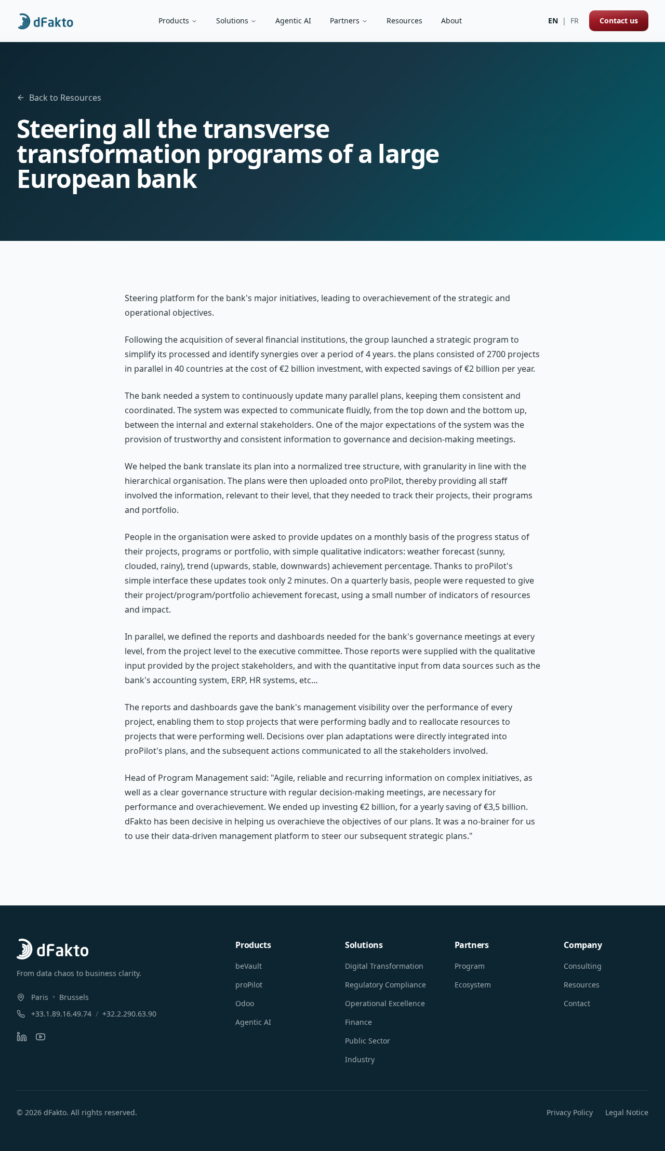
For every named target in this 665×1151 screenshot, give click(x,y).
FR (574, 20)
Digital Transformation (384, 966)
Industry (360, 1059)
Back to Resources (65, 97)
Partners (345, 20)
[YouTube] (40, 1037)
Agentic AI (293, 20)
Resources (404, 20)
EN (553, 20)
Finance (358, 1022)
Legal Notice (626, 1112)
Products (173, 20)
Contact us (619, 20)
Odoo (244, 1003)
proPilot (248, 985)
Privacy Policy (570, 1112)
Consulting (583, 966)
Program (470, 966)
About (451, 20)
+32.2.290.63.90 (129, 1014)
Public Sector (367, 1041)
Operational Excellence (385, 1003)
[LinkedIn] (22, 1037)
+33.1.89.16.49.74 (61, 1014)
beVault (248, 966)
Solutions (232, 20)
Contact (577, 1003)
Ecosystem (473, 985)
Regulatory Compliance (385, 985)
